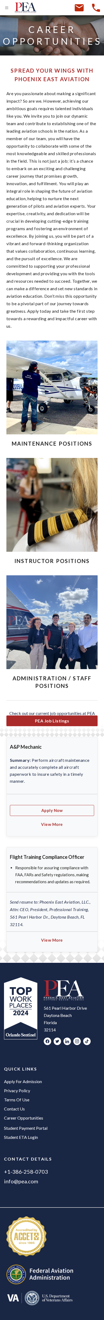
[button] (52, 824)
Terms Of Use (16, 1099)
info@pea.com (21, 1181)
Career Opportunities (23, 1117)
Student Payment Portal (25, 1128)
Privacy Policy (17, 1090)
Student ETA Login (21, 1137)
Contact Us (14, 1108)
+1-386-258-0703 (26, 1171)
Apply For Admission (23, 1081)
